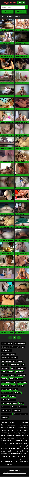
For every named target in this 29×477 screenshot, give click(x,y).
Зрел (23, 347)
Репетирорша (21, 368)
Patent (13, 385)
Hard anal (18, 392)
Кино (3, 371)
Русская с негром (7, 343)
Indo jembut (5, 385)
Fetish (14, 407)
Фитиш (20, 361)
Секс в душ (5, 368)
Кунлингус (5, 347)
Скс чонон (19, 378)
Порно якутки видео (20, 414)
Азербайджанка (20, 343)
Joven (11, 378)
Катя (12, 368)
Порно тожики (22, 382)
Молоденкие (22, 407)
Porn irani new (6, 410)
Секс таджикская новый (9, 403)
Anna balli (11, 371)
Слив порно (21, 375)
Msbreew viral (15, 347)
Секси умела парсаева (8, 354)
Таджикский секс (14, 470)
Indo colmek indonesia (8, 400)
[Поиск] (26, 7)
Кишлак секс (5, 407)
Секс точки (19, 371)
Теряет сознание (7, 392)
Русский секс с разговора (9, 357)
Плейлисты (8, 11)
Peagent (20, 385)
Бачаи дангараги (14, 364)
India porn (5, 417)
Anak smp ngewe (7, 414)
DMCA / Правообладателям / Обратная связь (14, 473)
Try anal (4, 396)
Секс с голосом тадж (8, 382)
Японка (4, 364)
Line (23, 364)
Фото (21, 403)
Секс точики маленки (8, 375)
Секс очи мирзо (6, 350)
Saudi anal (12, 396)
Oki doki (4, 378)
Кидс (15, 389)
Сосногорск (16, 410)
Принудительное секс (8, 361)
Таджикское (14, 3)
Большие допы (6, 389)
